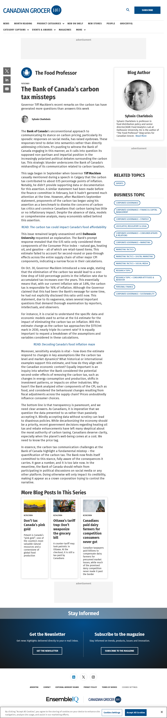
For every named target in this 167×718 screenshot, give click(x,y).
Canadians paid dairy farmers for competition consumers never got (92, 531)
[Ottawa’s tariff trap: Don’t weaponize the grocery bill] (64, 506)
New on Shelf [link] (75, 23)
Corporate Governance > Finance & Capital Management (136, 211)
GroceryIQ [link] (126, 23)
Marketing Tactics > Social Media (132, 263)
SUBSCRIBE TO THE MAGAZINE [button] (119, 650)
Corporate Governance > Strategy (132, 219)
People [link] (111, 23)
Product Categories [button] (49, 23)
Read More (141, 136)
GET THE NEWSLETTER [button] (47, 650)
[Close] (161, 712)
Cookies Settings (129, 687)
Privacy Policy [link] (90, 687)
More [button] (79, 29)
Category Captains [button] (14, 29)
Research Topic (123, 270)
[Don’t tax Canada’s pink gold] (35, 506)
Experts (119, 183)
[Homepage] (32, 10)
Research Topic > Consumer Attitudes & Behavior (135, 278)
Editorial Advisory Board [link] (67, 687)
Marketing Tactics (125, 249)
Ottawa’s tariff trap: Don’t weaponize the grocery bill (64, 529)
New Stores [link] (95, 23)
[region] (83, 712)
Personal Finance (124, 287)
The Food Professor (56, 73)
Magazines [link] (65, 29)
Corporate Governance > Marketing (133, 242)
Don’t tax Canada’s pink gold (34, 524)
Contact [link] (47, 687)
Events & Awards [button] (42, 29)
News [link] (6, 23)
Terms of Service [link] (109, 687)
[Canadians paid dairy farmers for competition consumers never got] (94, 506)
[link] (7, 71)
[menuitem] (8, 24)
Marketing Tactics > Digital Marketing (134, 256)
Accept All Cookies (136, 712)
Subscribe (147, 10)
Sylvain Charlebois (41, 119)
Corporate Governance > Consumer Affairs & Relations (137, 234)
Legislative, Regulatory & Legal (131, 226)
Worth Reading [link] (23, 23)
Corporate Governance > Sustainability (135, 294)
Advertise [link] (34, 687)
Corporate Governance (127, 203)
